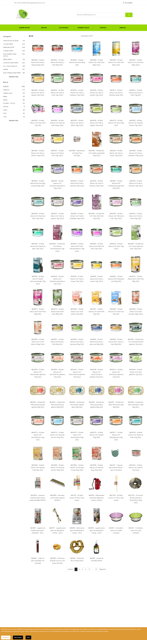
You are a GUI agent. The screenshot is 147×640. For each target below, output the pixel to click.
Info (28, 637)
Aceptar (5, 637)
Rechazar (18, 637)
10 (96, 569)
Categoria (7, 36)
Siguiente (102, 569)
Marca (5, 82)
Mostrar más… (14, 77)
